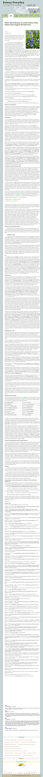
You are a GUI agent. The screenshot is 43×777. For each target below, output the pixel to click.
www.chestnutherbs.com (13, 72)
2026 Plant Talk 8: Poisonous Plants (10, 744)
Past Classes (21, 758)
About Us (37, 15)
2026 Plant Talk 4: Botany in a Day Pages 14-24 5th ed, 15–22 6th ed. (15, 750)
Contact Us (29, 775)
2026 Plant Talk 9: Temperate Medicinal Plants (28, 742)
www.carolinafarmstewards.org (18, 194)
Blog (21, 15)
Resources (31, 15)
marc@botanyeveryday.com (33, 482)
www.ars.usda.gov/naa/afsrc (23, 399)
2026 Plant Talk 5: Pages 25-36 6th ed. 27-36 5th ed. (13, 748)
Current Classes (21, 737)
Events (26, 15)
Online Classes (11, 16)
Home (6, 15)
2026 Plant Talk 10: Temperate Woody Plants (11, 742)
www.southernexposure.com (22, 197)
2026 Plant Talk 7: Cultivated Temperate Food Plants (26, 744)
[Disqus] (22, 690)
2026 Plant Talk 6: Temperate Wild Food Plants (12, 746)
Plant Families (16, 16)
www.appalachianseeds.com (16, 199)
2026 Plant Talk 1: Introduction (28, 755)
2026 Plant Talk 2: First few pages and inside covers (12, 755)
